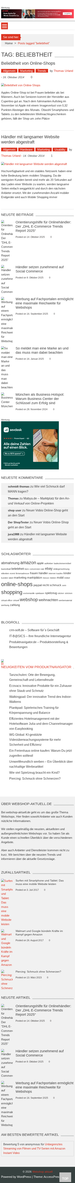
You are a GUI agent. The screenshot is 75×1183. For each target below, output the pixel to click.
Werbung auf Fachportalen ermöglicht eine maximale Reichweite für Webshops (44, 303)
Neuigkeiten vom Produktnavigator (36, 667)
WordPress (24, 1176)
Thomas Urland (63, 70)
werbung (5, 605)
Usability (60, 149)
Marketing (26, 70)
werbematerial (65, 600)
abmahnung (10, 563)
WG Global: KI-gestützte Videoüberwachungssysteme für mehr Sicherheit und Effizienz (35, 739)
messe (46, 578)
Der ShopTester (18, 522)
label (11, 578)
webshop (29, 599)
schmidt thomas (18, 486)
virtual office (6, 600)
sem (64, 585)
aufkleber (48, 563)
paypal (37, 585)
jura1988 (13, 534)
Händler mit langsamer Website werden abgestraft (30, 139)
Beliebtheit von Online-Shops (28, 63)
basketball (6, 569)
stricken (68, 593)
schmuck (55, 585)
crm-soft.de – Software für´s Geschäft (34, 630)
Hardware (26, 149)
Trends (42, 70)
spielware (39, 593)
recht (45, 585)
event (12, 573)
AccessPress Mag (55, 1176)
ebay (48, 568)
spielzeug (51, 593)
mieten (53, 578)
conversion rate (37, 569)
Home (9, 43)
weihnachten (48, 600)
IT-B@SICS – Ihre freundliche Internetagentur (40, 636)
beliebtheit (17, 568)
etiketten (5, 573)
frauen (34, 573)
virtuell (16, 600)
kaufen (59, 573)
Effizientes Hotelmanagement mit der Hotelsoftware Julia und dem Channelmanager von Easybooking (41, 723)
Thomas (13, 498)
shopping (11, 592)
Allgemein (9, 70)
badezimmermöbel (62, 563)
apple (40, 563)
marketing (20, 577)
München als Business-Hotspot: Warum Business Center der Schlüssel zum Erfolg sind (40, 399)
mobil (60, 577)
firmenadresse (22, 573)
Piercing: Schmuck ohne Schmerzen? (35, 778)
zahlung (15, 605)
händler (43, 573)
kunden (4, 578)
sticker (61, 593)
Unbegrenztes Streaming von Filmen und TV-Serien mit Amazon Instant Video (34, 1149)
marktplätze (34, 577)
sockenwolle (29, 593)
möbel (67, 578)
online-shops (17, 584)
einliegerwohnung (61, 569)
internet (52, 573)
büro (27, 569)
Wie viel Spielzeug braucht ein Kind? (34, 772)
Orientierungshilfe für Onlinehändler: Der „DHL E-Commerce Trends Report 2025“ (43, 226)
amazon (28, 562)
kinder (67, 573)
